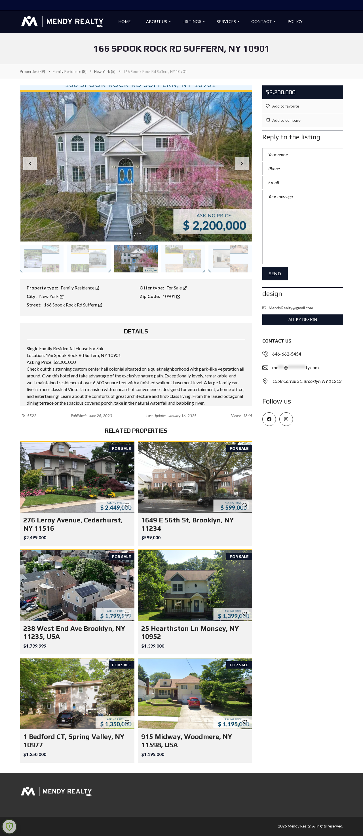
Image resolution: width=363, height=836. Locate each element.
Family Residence (78, 287)
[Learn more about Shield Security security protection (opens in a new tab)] (9, 826)
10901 (169, 296)
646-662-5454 (286, 353)
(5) (104, 71)
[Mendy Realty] (62, 21)
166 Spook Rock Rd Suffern (71, 304)
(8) (69, 71)
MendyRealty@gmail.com (291, 307)
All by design (302, 319)
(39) (32, 71)
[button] (242, 163)
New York (49, 296)
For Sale (174, 287)
